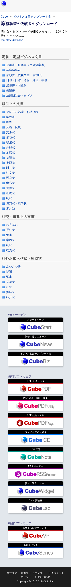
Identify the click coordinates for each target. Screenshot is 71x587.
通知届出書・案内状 (19, 95)
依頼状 (10, 137)
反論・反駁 (13, 127)
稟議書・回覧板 (16, 85)
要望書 (10, 90)
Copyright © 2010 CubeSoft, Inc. (35, 581)
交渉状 (10, 132)
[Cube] (4, 4)
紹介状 (10, 297)
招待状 (10, 281)
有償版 (24, 572)
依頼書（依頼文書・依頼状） (25, 75)
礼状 (9, 198)
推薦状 (10, 162)
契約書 (10, 117)
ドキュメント (56, 572)
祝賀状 (10, 250)
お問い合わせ (42, 576)
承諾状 (10, 152)
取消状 (10, 142)
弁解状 (10, 147)
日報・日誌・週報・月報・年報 (26, 80)
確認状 (10, 193)
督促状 (10, 188)
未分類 (10, 208)
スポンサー (38, 572)
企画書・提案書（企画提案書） (26, 65)
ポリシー (26, 576)
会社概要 (12, 572)
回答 (9, 122)
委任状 (10, 229)
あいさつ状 (13, 266)
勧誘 (9, 271)
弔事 (9, 235)
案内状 (10, 240)
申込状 (10, 182)
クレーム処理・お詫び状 (22, 111)
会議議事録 (13, 70)
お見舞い (12, 224)
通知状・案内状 (16, 203)
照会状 (10, 177)
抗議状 (10, 157)
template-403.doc (12, 40)
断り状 (10, 167)
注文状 (10, 172)
